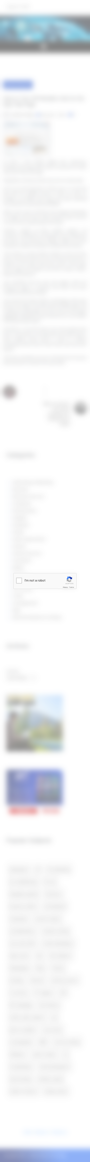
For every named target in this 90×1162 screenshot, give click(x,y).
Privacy (65, 587)
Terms (71, 587)
